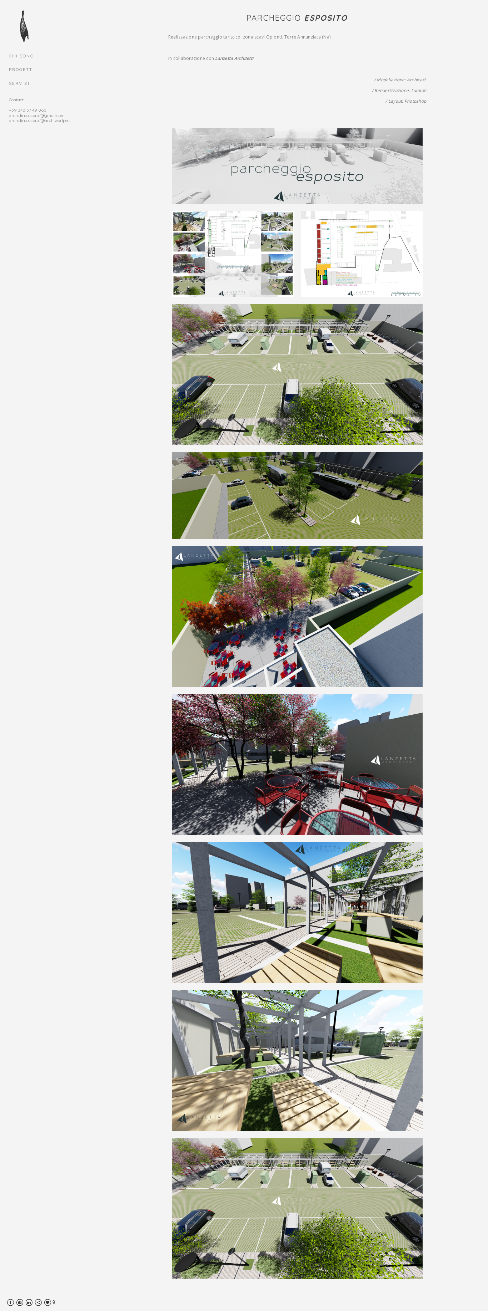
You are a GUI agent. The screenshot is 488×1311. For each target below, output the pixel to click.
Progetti (21, 69)
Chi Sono (21, 55)
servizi (19, 83)
